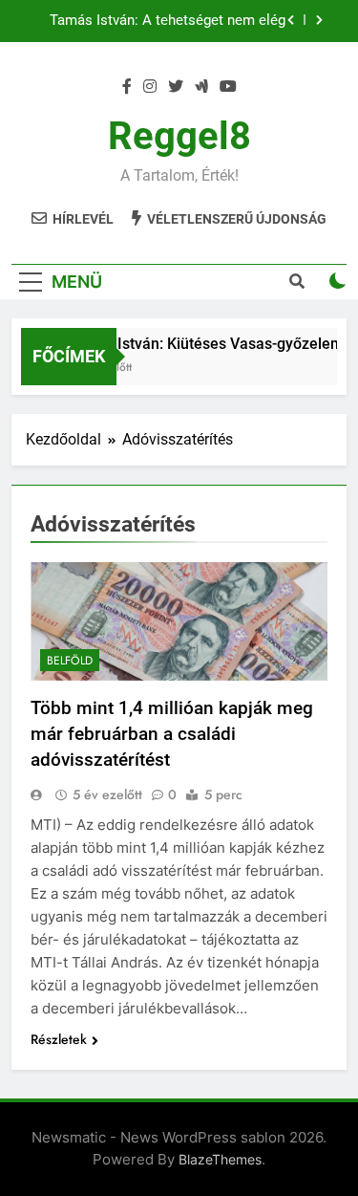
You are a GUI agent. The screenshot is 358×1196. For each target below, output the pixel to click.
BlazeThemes (220, 1159)
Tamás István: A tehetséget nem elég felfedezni (167, 21)
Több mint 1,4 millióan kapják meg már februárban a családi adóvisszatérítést (172, 734)
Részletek (59, 1039)
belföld (70, 660)
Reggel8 (179, 136)
